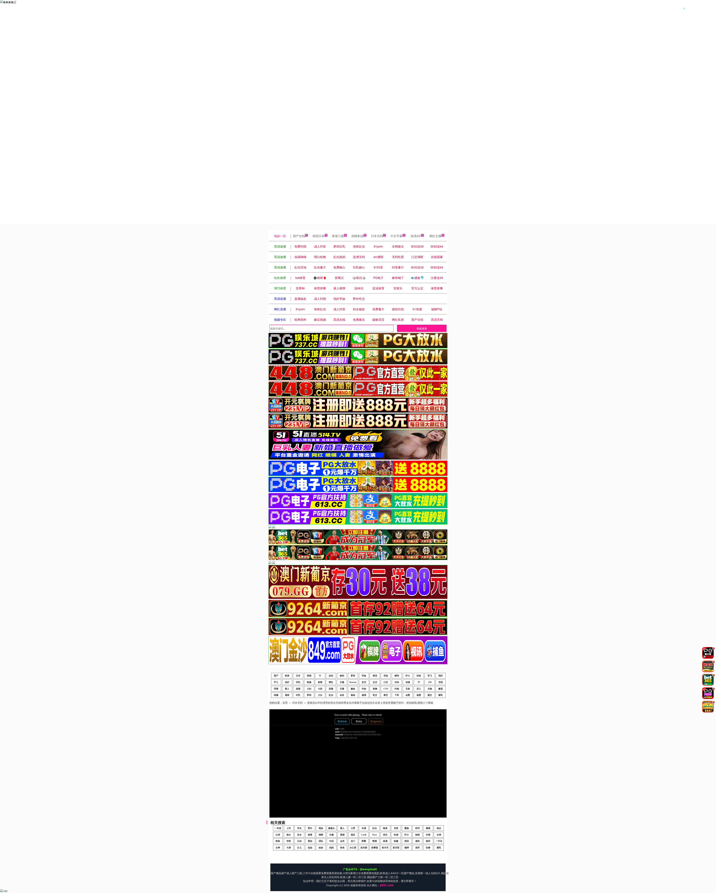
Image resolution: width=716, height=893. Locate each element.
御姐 (353, 695)
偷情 (364, 695)
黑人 (342, 828)
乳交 (375, 695)
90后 (331, 841)
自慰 (408, 695)
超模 (298, 688)
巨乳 (298, 682)
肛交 (364, 682)
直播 (331, 688)
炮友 (439, 828)
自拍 (331, 675)
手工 (276, 682)
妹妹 (321, 847)
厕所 (428, 841)
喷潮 (374, 841)
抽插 (417, 834)
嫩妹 (353, 688)
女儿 (299, 847)
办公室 (353, 847)
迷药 (417, 847)
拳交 (386, 695)
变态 (385, 834)
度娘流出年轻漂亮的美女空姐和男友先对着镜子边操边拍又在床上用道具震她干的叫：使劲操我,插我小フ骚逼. (370, 702)
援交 (430, 695)
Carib (364, 834)
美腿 (276, 695)
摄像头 (331, 828)
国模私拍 (357, 236)
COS (386, 688)
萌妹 (321, 828)
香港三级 (338, 236)
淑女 (288, 834)
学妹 (364, 675)
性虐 (396, 834)
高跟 (287, 695)
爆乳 (440, 695)
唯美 (385, 828)
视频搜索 (422, 328)
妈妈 (331, 847)
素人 (287, 688)
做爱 (419, 695)
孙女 (299, 834)
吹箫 (428, 847)
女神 (439, 834)
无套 (408, 688)
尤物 (430, 688)
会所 (342, 841)
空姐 (386, 675)
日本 (298, 675)
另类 (440, 682)
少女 (320, 695)
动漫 (408, 682)
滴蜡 (321, 834)
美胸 (375, 688)
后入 (419, 688)
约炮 (397, 688)
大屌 (288, 847)
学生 (299, 828)
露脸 (406, 828)
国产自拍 (299, 236)
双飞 (430, 675)
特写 (417, 828)
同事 (276, 688)
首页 (285, 702)
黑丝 (310, 841)
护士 (408, 675)
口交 (386, 682)
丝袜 (419, 675)
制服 (309, 682)
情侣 (375, 675)
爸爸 (342, 847)
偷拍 (342, 675)
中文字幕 (396, 236)
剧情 (320, 682)
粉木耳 (385, 847)
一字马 (439, 841)
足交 (375, 682)
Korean (353, 682)
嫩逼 (440, 688)
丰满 (364, 828)
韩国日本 (318, 236)
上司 (288, 828)
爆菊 (428, 828)
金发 (342, 695)
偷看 (310, 834)
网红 (331, 682)
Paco (374, 834)
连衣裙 (363, 847)
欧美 (287, 675)
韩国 (309, 675)
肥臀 (364, 841)
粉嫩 (396, 841)
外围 (428, 834)
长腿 (331, 834)
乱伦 (331, 695)
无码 (397, 682)
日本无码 (377, 236)
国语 (406, 841)
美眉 (385, 841)
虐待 (417, 841)
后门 (353, 841)
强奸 (440, 675)
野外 (310, 828)
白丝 (299, 841)
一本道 (277, 828)
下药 (397, 695)
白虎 (278, 834)
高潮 (342, 834)
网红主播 (435, 236)
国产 (276, 675)
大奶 (320, 688)
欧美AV (416, 236)
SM (429, 682)
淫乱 (321, 841)
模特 (397, 675)
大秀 (353, 828)
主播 (342, 682)
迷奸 (287, 682)
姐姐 (310, 847)
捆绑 (406, 847)
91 (320, 675)
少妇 (309, 688)
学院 (288, 841)
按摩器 (374, 847)
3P (418, 682)
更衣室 (396, 847)
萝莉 (353, 675)
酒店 (353, 834)
